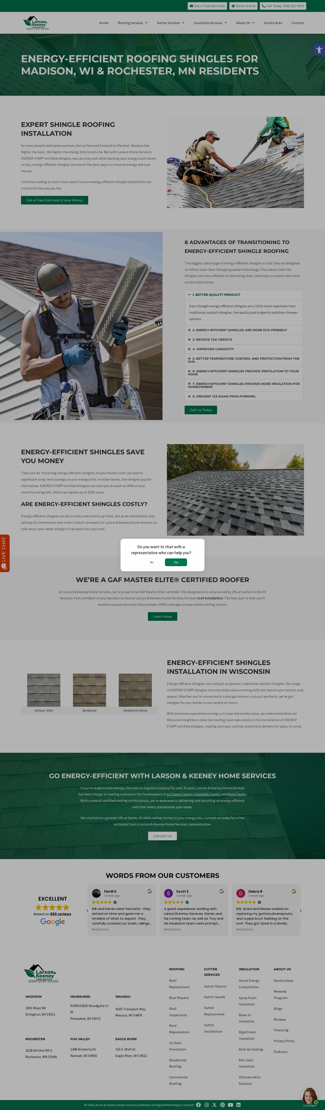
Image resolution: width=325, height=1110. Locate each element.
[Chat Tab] (162, 555)
